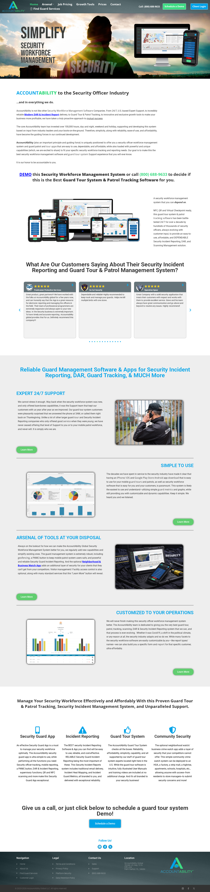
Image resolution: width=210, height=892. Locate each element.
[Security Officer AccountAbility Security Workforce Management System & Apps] (13, 6)
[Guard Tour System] (127, 730)
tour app (50, 146)
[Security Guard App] (37, 730)
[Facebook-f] (105, 847)
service (67, 421)
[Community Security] (172, 730)
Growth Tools (85, 4)
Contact (115, 4)
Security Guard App (37, 736)
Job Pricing (65, 4)
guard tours (135, 481)
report (161, 644)
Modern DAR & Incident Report (41, 114)
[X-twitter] (110, 847)
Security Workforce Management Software (70, 110)
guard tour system (78, 154)
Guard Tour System (127, 736)
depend (178, 202)
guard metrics (165, 489)
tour (76, 417)
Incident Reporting (82, 736)
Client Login (199, 6)
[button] (53, 4)
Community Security (172, 736)
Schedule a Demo (174, 6)
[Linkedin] (100, 847)
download (173, 477)
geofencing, (24, 557)
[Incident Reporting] (82, 730)
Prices (102, 4)
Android (158, 477)
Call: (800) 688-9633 (149, 6)
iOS (128, 477)
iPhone (121, 477)
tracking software (162, 218)
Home (34, 4)
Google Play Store (144, 477)
